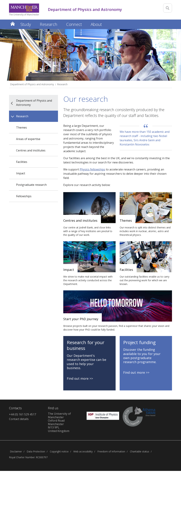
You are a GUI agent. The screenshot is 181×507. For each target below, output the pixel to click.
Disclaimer (16, 451)
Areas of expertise (28, 139)
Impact (20, 173)
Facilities (21, 162)
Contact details (19, 419)
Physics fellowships (92, 169)
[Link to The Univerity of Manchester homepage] (24, 10)
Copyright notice (59, 451)
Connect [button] (74, 24)
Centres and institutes (30, 150)
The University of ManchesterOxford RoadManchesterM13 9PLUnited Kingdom (59, 422)
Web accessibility (83, 451)
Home (12, 24)
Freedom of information (111, 451)
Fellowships (23, 196)
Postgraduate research (31, 185)
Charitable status (139, 451)
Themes (21, 127)
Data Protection (36, 451)
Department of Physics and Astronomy (32, 84)
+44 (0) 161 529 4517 (22, 414)
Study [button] (26, 24)
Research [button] (48, 24)
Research (62, 84)
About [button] (96, 24)
